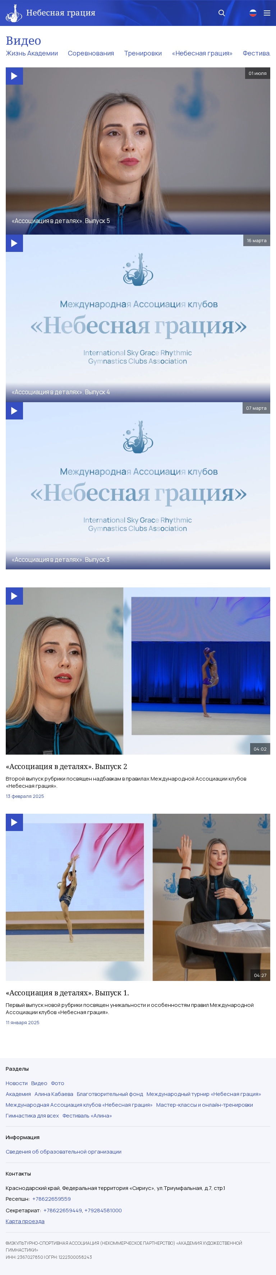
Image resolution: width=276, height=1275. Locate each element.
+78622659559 (51, 1199)
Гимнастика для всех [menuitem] (32, 1115)
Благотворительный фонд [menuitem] (110, 1094)
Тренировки (143, 53)
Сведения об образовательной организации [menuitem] (63, 1151)
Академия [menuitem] (18, 1094)
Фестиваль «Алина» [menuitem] (87, 1115)
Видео (23, 40)
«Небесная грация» (202, 53)
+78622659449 (62, 1210)
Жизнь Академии (32, 53)
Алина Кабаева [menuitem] (53, 1094)
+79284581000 (103, 1210)
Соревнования (91, 53)
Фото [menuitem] (57, 1083)
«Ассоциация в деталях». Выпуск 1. (67, 993)
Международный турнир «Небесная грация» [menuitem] (204, 1094)
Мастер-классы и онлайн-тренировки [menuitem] (204, 1105)
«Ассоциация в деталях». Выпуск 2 (66, 766)
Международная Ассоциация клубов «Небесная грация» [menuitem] (79, 1105)
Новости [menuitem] (17, 1083)
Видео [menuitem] (39, 1083)
